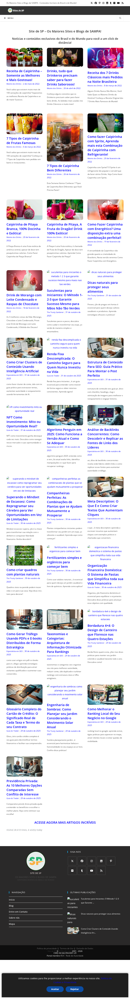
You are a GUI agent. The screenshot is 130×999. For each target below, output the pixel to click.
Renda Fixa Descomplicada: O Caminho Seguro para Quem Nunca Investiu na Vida (64, 363)
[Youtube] (91, 870)
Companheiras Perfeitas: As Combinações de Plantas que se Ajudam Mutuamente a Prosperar (64, 504)
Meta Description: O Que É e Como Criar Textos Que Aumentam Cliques (105, 508)
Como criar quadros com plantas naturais (22, 572)
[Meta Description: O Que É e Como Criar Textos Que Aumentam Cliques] (106, 494)
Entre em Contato (18, 911)
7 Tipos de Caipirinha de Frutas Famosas (22, 140)
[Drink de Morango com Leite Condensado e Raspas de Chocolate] (24, 288)
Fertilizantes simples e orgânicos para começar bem (64, 562)
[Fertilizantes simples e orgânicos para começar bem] (65, 551)
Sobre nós (14, 917)
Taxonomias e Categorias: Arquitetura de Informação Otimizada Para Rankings (64, 643)
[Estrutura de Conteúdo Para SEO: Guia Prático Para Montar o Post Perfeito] (106, 355)
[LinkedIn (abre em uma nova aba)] (107, 3)
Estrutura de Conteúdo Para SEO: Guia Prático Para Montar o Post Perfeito (105, 369)
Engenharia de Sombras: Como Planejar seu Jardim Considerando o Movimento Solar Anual (62, 716)
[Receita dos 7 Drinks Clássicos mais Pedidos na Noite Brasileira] (106, 66)
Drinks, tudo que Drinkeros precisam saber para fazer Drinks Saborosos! (62, 77)
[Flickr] (72, 870)
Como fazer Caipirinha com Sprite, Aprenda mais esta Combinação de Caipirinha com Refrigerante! (105, 146)
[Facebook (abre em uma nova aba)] (96, 3)
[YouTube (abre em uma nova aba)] (118, 3)
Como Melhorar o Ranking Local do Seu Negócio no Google (104, 713)
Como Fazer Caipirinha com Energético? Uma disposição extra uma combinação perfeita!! (105, 231)
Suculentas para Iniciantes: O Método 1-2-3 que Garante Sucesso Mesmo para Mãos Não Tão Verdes (64, 299)
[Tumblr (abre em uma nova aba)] (110, 3)
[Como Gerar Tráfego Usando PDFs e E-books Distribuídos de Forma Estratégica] (24, 627)
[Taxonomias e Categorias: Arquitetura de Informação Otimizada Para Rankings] (65, 627)
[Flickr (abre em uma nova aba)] (114, 3)
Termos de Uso (66, 948)
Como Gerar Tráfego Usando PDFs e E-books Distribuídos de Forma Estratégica (24, 640)
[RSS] (101, 870)
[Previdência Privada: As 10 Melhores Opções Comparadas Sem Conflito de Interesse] (24, 774)
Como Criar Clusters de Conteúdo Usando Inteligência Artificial (24, 366)
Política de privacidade (47, 948)
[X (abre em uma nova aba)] (92, 3)
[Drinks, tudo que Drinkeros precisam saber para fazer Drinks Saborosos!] (65, 64)
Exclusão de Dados (85, 948)
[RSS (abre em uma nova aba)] (122, 3)
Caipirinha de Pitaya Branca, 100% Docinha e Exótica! (23, 228)
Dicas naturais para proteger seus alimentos (103, 287)
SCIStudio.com (65, 951)
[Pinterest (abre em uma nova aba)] (99, 3)
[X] (72, 861)
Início (12, 899)
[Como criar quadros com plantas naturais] (24, 563)
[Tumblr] (82, 870)
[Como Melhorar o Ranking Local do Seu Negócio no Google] (106, 702)
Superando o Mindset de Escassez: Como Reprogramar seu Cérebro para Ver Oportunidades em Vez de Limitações (24, 508)
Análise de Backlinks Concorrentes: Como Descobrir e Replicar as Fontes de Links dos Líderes (105, 438)
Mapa (12, 923)
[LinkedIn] (101, 861)
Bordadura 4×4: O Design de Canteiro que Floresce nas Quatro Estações (102, 632)
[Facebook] (82, 861)
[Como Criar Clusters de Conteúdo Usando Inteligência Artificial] (24, 355)
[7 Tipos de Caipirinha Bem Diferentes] (65, 159)
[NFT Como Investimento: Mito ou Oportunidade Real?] (24, 410)
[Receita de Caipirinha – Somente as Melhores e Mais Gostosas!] (24, 64)
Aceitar (55, 989)
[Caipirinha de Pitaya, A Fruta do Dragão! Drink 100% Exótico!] (65, 218)
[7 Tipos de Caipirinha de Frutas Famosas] (24, 132)
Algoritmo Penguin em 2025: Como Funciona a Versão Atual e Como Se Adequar (64, 436)
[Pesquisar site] (120, 18)
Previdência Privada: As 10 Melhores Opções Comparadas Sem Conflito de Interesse (24, 787)
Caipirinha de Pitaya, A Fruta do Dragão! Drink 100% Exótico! (64, 228)
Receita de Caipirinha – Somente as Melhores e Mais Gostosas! (24, 75)
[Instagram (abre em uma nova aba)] (103, 3)
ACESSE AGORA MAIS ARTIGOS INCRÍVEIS (65, 822)
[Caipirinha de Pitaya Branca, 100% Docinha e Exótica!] (24, 218)
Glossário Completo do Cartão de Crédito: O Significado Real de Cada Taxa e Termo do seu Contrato (23, 718)
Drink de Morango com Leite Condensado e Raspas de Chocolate (24, 299)
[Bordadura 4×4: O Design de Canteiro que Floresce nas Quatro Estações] (106, 619)
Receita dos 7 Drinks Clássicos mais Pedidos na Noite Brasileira (105, 77)
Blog (11, 905)
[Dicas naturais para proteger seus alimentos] (106, 276)
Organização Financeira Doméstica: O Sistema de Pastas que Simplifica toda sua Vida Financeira (105, 574)
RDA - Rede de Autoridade (72, 955)
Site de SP (52, 951)
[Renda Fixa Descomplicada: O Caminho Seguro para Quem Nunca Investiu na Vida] (65, 347)
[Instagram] (91, 861)
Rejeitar (74, 989)
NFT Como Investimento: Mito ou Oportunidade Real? (23, 421)
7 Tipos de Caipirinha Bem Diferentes (63, 168)
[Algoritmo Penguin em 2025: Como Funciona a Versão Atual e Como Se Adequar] (65, 423)
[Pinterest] (111, 861)
